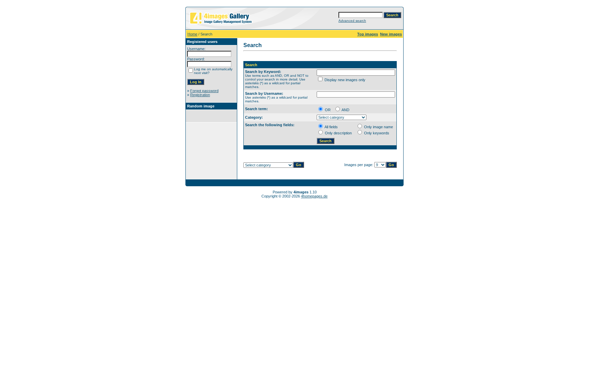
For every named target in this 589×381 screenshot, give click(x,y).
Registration (200, 95)
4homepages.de (314, 196)
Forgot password (204, 91)
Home (192, 34)
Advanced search (352, 21)
